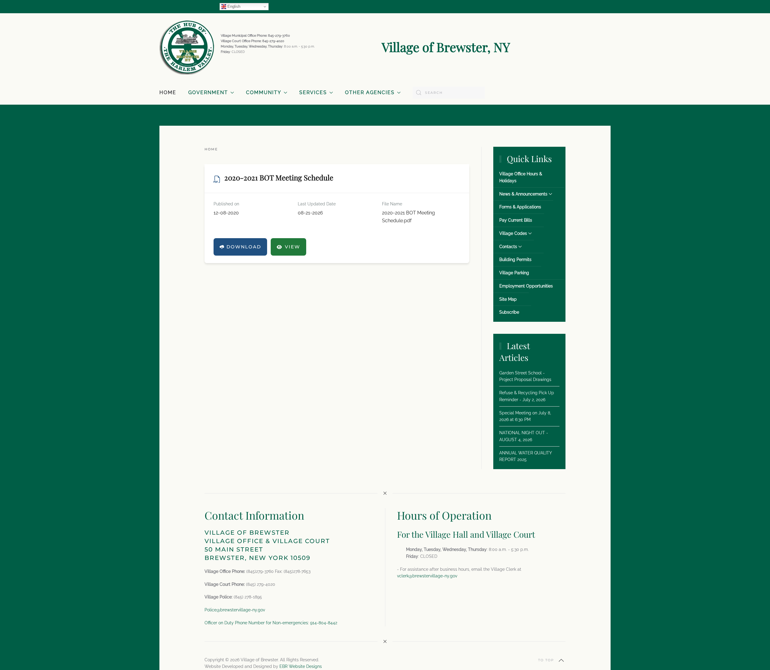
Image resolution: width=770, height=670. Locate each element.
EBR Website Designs (300, 666)
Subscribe (509, 312)
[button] (561, 660)
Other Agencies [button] (370, 92)
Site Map (508, 299)
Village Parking (514, 272)
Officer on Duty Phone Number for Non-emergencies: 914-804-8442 (271, 622)
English (233, 6)
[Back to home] (187, 47)
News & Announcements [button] (523, 194)
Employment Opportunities (526, 286)
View (292, 247)
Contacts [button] (508, 246)
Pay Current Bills (515, 220)
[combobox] (449, 93)
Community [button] (263, 92)
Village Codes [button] (513, 233)
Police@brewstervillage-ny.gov (235, 609)
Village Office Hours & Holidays (520, 177)
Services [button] (313, 92)
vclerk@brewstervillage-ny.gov (427, 575)
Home (167, 92)
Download (243, 247)
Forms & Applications (520, 206)
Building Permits (515, 259)
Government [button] (208, 92)
